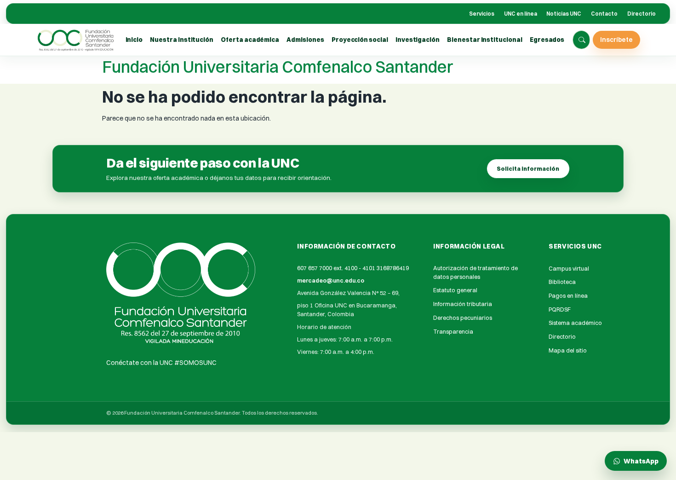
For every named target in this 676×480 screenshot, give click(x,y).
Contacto (604, 14)
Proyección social (360, 39)
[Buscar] (581, 40)
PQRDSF (560, 309)
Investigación (417, 39)
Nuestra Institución (181, 39)
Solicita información (528, 168)
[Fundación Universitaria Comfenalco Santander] (76, 40)
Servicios (481, 14)
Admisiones (305, 39)
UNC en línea (520, 14)
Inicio (134, 39)
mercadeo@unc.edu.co (330, 280)
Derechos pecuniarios (462, 317)
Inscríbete (616, 39)
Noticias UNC (563, 14)
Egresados (547, 39)
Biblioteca (562, 281)
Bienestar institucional (484, 39)
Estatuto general (455, 290)
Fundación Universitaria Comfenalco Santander (277, 67)
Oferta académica (250, 39)
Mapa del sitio (568, 350)
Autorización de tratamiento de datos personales (475, 272)
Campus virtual (569, 268)
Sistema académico (575, 322)
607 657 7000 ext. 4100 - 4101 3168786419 (353, 268)
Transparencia (453, 331)
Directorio (641, 14)
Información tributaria (462, 304)
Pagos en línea (568, 295)
